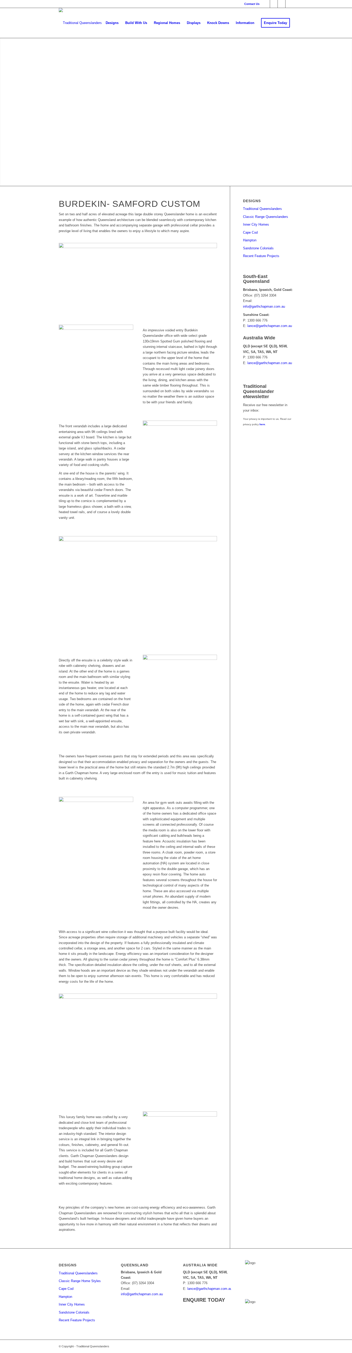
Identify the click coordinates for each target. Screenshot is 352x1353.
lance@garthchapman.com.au (269, 326)
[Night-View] (180, 444)
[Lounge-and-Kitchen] (96, 349)
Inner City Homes (256, 224)
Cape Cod (250, 232)
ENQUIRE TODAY (204, 1300)
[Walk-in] (138, 589)
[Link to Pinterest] (274, 4)
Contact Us (251, 3)
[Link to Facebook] (266, 4)
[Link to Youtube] (281, 4)
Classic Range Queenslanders (265, 217)
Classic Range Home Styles (80, 1281)
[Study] (96, 822)
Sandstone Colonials (258, 248)
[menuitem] (250, 4)
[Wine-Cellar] (138, 1046)
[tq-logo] (80, 23)
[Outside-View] (138, 277)
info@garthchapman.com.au (264, 306)
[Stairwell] (180, 1137)
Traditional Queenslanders (262, 209)
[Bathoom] (180, 679)
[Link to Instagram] (289, 4)
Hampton (249, 240)
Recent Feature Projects (261, 256)
